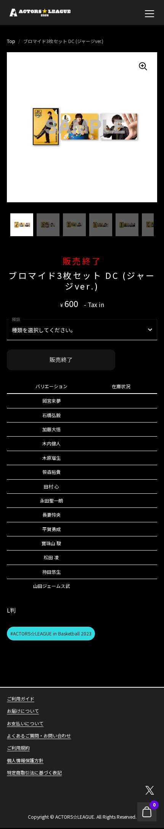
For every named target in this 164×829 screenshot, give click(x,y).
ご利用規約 (18, 747)
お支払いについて (25, 723)
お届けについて (23, 710)
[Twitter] (149, 790)
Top (11, 41)
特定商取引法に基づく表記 (34, 772)
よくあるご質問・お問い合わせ (39, 735)
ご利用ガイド (20, 698)
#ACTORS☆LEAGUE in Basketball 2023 (51, 633)
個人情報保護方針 (25, 760)
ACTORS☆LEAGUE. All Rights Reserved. (96, 816)
